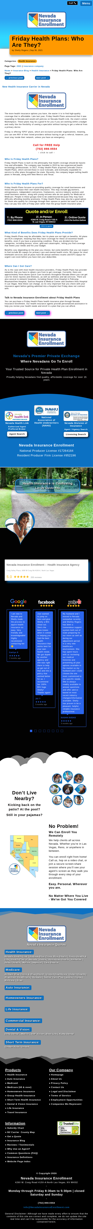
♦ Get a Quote (13, 1136)
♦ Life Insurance (14, 1108)
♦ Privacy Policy (58, 1083)
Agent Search (17, 434)
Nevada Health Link (16, 956)
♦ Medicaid (11, 1083)
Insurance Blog (21, 71)
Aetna (42, 959)
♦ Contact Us (56, 1087)
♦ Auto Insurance (15, 1079)
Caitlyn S (13, 652)
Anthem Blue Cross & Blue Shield (24, 974)
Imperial (37, 962)
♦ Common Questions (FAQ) (21, 1153)
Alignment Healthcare (17, 977)
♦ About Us (55, 1079)
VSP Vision (37, 1034)
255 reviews (36, 577)
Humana (37, 977)
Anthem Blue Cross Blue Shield (48, 956)
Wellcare (10, 980)
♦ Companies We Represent (65, 1104)
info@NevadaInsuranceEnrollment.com (46, 1207)
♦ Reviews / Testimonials (19, 1145)
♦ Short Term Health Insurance (23, 1100)
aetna (69, 977)
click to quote (46, 226)
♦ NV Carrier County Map (20, 1132)
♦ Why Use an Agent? (17, 1149)
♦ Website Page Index (18, 1161)
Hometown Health (58, 959)
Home (7, 71)
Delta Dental (12, 1034)
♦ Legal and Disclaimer (62, 1091)
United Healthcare (56, 974)
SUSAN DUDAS (68, 718)
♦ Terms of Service (60, 1095)
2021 (19, 66)
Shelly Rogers (21, 50)
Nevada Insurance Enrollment (30, 297)
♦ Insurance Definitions (19, 1157)
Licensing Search (76, 434)
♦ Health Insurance (16, 1074)
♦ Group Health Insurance (20, 1095)
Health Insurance (27, 61)
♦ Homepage (56, 1074)
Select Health (12, 962)
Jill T (37, 699)
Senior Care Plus (54, 977)
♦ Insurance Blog (15, 1140)
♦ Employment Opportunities (66, 1100)
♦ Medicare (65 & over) (18, 1087)
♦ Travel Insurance (16, 1112)
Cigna (78, 977)
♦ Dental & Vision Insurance (21, 1104)
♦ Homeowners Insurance (20, 1091)
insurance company (33, 66)
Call (71, 3)
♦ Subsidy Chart (14, 1128)
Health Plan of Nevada (24, 959)
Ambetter (76, 959)
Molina (26, 962)
